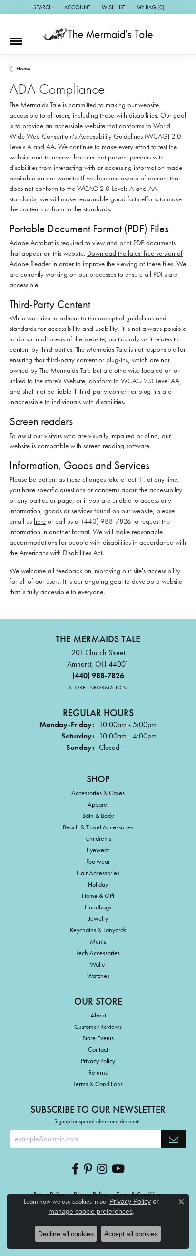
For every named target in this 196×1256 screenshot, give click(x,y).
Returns (98, 1072)
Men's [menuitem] (98, 941)
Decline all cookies (66, 1233)
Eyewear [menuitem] (98, 850)
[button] (42, 7)
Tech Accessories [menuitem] (98, 952)
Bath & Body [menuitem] (98, 815)
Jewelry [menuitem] (98, 918)
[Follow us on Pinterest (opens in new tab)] (88, 1169)
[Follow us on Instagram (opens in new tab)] (102, 1169)
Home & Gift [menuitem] (98, 895)
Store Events (98, 1038)
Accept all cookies (131, 1233)
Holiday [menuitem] (98, 884)
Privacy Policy (98, 1061)
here (40, 521)
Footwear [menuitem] (98, 861)
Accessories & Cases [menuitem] (98, 792)
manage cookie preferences (91, 1211)
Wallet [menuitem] (98, 964)
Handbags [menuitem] (98, 907)
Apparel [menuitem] (98, 804)
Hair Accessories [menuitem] (98, 872)
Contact (98, 1049)
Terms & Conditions (98, 1083)
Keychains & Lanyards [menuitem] (98, 930)
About (98, 1015)
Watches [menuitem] (98, 975)
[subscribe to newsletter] (173, 1139)
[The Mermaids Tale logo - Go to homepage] (98, 34)
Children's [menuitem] (98, 838)
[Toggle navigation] (15, 37)
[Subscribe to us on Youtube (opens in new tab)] (118, 1169)
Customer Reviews (98, 1026)
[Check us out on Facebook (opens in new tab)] (75, 1169)
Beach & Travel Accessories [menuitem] (98, 827)
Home (23, 68)
